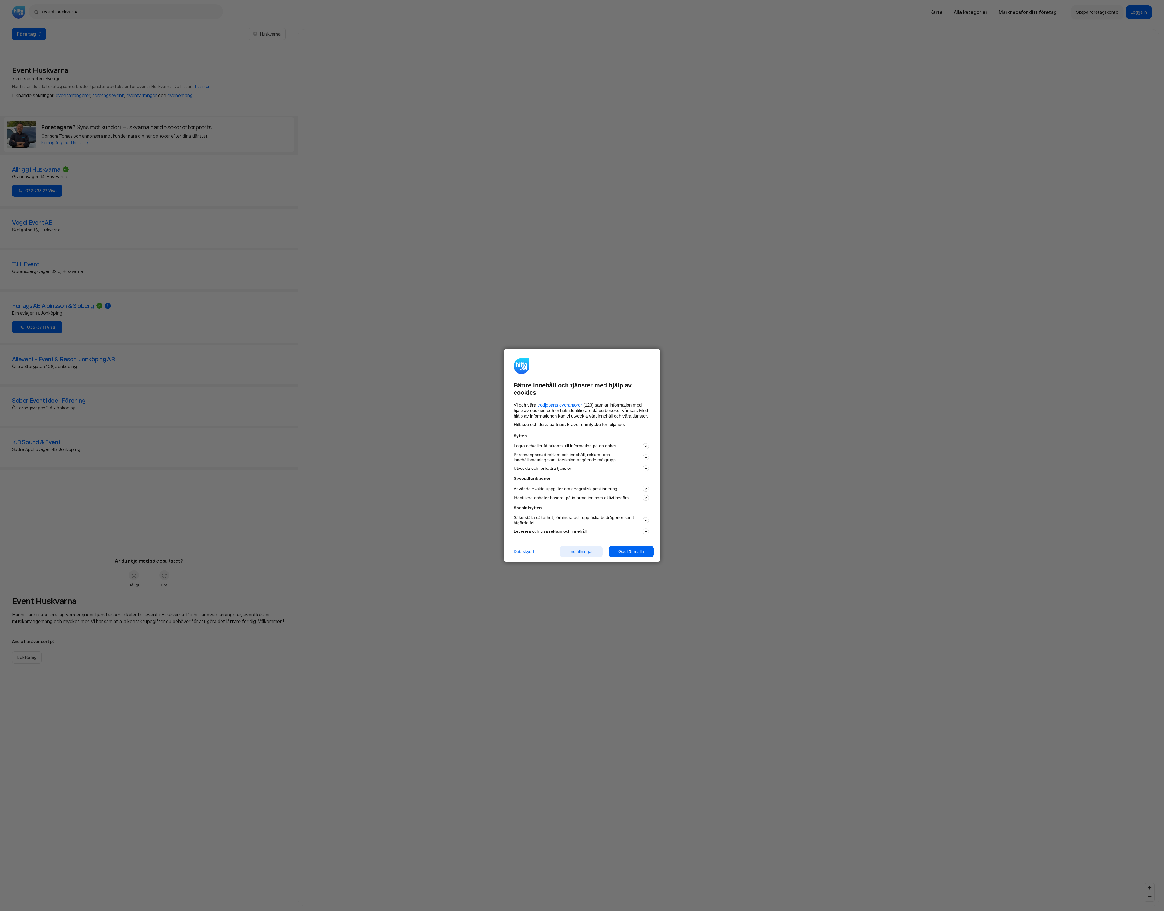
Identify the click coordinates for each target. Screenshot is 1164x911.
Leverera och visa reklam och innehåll (550, 531)
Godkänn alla (631, 551)
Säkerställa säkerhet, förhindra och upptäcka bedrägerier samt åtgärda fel (574, 520)
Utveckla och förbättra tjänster (542, 468)
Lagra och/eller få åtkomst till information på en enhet (565, 446)
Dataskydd (524, 551)
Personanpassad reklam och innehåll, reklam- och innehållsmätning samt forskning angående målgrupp (565, 457)
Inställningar (581, 551)
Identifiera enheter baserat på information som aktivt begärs (571, 497)
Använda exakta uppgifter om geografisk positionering (565, 488)
